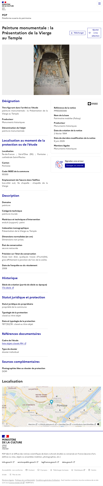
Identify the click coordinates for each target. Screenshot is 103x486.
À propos (43, 470)
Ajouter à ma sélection (95, 33)
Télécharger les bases (60, 470)
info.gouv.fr (7, 462)
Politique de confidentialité (25, 480)
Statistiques (78, 470)
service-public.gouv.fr (27, 462)
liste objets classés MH (12, 343)
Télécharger (79, 33)
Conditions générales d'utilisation (48, 480)
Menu (99, 3)
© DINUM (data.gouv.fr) (46, 424)
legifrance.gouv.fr (49, 462)
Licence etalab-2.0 (15, 483)
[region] (51, 407)
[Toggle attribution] (98, 424)
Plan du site (16, 475)
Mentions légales (8, 480)
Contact (32, 470)
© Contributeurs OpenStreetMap (83, 424)
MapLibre (31, 424)
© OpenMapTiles (63, 424)
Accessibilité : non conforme (12, 470)
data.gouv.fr (67, 462)
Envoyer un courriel (74, 165)
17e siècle (6, 287)
